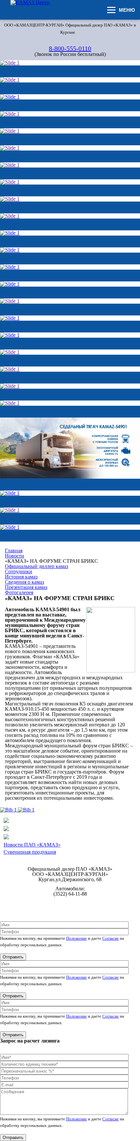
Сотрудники (18, 571)
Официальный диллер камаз (36, 566)
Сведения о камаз (24, 582)
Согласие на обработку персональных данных (70, 908)
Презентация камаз (26, 587)
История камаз (21, 576)
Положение (76, 938)
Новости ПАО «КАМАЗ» (32, 844)
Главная (13, 550)
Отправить (13, 956)
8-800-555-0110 (70, 48)
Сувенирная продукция (30, 852)
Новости (14, 556)
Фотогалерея (19, 592)
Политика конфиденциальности (70, 903)
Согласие (110, 938)
